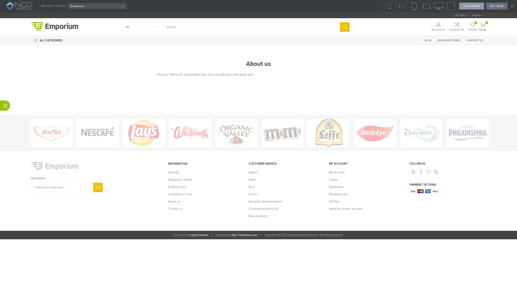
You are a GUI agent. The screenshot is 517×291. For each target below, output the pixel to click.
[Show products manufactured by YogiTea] (51, 133)
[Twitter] (413, 172)
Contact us (175, 209)
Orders (333, 179)
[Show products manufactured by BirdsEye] (375, 133)
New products (258, 216)
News (252, 179)
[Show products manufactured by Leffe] (329, 133)
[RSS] (436, 171)
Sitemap (173, 172)
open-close (5, 106)
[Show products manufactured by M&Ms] (283, 133)
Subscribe (98, 187)
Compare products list (263, 209)
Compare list (456, 29)
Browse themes (53, 6)
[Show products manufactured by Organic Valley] (236, 133)
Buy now (496, 6)
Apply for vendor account (346, 209)
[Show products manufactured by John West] (421, 133)
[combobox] (251, 27)
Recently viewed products (266, 201)
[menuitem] (206, 172)
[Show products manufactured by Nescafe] (98, 133)
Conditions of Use (180, 194)
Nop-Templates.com (245, 235)
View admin (471, 6)
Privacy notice (177, 187)
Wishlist (334, 201)
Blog (251, 187)
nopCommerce (199, 235)
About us (174, 201)
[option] (51, 133)
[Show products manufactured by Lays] (144, 133)
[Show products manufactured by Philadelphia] (468, 133)
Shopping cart (338, 194)
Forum (253, 194)
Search (345, 27)
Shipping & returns (180, 179)
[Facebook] (421, 171)
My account (438, 29)
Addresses (336, 187)
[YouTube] (429, 171)
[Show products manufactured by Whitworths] (190, 133)
